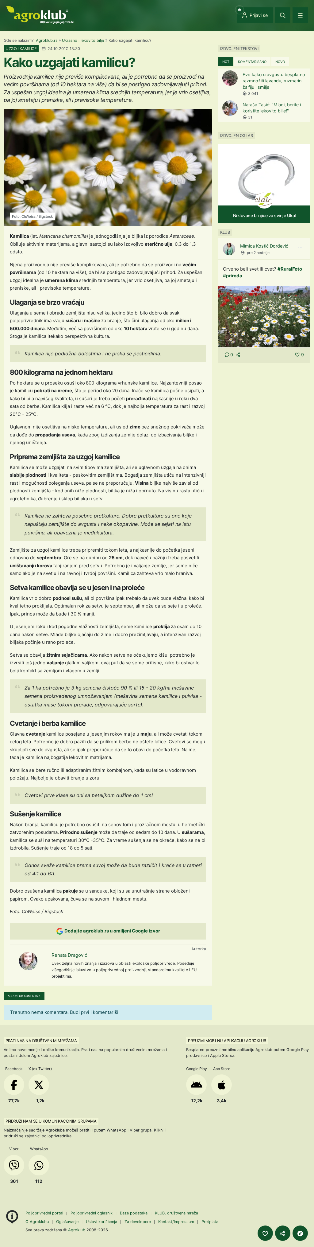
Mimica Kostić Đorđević (264, 245)
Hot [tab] (225, 62)
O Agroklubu (37, 1221)
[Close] (282, 15)
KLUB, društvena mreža (176, 1213)
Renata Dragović (69, 955)
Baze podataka (134, 1213)
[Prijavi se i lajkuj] (265, 1233)
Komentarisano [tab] (252, 62)
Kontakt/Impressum (176, 1221)
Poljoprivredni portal (44, 1213)
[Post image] (264, 316)
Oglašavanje (67, 1221)
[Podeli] (282, 1233)
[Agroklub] (40, 14)
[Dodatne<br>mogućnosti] (300, 1233)
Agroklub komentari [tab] (24, 996)
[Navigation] (300, 15)
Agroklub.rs (47, 40)
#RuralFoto (290, 269)
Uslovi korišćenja (101, 1221)
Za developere (137, 1221)
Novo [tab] (280, 62)
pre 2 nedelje (258, 252)
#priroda (232, 276)
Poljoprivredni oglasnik (92, 1213)
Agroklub (76, 1229)
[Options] (300, 248)
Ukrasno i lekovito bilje (83, 40)
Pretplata (209, 1221)
